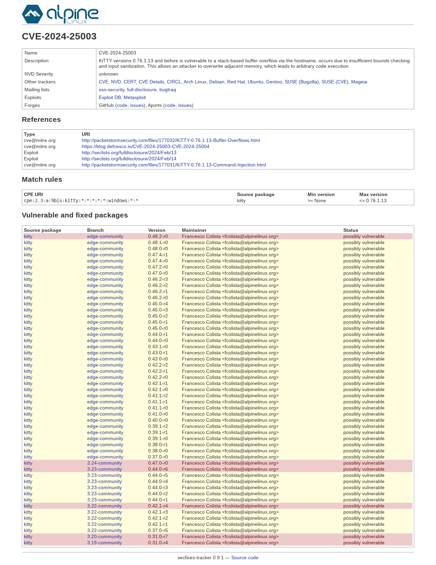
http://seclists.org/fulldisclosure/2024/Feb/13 (129, 152)
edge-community (105, 236)
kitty (28, 236)
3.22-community (104, 505)
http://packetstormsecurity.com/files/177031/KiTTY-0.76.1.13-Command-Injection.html (174, 164)
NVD (116, 81)
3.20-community (104, 536)
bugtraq (167, 89)
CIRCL (174, 81)
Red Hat (236, 81)
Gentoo (274, 81)
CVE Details (151, 81)
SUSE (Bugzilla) (302, 81)
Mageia (359, 81)
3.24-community (104, 463)
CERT (130, 81)
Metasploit (135, 97)
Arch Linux (195, 81)
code (122, 105)
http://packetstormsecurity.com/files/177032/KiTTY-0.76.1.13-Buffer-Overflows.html (171, 140)
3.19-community (104, 542)
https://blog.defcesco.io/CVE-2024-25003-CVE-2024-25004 (145, 146)
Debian (216, 81)
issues (137, 105)
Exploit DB (110, 97)
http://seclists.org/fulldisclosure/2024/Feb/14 (129, 158)
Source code (245, 557)
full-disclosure (142, 89)
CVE (103, 81)
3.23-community (104, 469)
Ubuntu (255, 81)
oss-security (111, 89)
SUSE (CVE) (335, 81)
